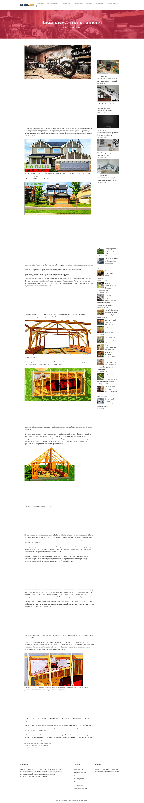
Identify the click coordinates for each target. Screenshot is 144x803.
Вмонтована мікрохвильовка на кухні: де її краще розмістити (107, 132)
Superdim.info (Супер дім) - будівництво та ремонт (74, 800)
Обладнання (99, 4)
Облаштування (65, 4)
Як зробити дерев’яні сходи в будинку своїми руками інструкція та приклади (107, 364)
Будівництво (40, 4)
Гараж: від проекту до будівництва (37, 745)
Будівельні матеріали (112, 4)
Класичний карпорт (32, 747)
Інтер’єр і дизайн (52, 4)
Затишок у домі (78, 4)
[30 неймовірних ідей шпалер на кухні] (108, 145)
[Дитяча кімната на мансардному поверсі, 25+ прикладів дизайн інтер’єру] (108, 166)
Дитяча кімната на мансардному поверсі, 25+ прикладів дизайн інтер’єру (107, 178)
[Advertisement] (59, 91)
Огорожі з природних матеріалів (109, 330)
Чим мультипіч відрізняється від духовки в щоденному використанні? (107, 78)
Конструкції (38, 743)
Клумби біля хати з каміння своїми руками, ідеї (111, 312)
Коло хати (89, 4)
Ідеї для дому (78, 776)
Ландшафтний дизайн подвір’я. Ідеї (111, 251)
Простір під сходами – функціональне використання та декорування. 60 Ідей (106, 300)
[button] (36, 6)
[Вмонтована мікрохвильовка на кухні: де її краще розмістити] (108, 122)
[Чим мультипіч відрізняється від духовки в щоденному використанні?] (108, 67)
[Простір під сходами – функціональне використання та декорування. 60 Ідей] (108, 93)
